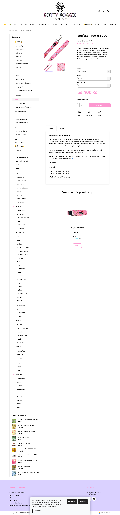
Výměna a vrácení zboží (17, 493)
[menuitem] (7, 25)
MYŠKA (19, 404)
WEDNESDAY (20, 214)
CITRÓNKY (19, 60)
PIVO (18, 237)
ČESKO (19, 367)
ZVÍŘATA (18, 321)
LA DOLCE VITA (20, 71)
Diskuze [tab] (62, 128)
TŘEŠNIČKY (19, 53)
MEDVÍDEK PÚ (21, 389)
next (92, 225)
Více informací (51, 506)
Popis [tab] (51, 128)
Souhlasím (82, 501)
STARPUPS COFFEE (23, 294)
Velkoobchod (14, 500)
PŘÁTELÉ (19, 221)
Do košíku (100, 105)
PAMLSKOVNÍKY (19, 143)
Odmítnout (71, 501)
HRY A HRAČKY (20, 305)
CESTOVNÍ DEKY (21, 135)
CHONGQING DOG (22, 336)
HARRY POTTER (21, 177)
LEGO (18, 309)
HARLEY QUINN (21, 199)
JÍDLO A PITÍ (20, 233)
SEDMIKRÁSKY (21, 351)
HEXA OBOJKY (20, 79)
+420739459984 (92, 495)
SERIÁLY (18, 206)
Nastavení (37, 511)
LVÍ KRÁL (19, 397)
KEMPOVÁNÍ (19, 46)
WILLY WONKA (21, 184)
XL (81, 236)
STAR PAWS (20, 202)
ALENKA (19, 400)
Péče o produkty (15, 495)
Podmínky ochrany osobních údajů (21, 506)
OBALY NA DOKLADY (22, 119)
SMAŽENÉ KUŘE (21, 269)
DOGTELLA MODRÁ (22, 251)
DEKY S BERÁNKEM (21, 131)
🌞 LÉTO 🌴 (18, 42)
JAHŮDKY (20, 244)
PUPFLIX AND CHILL (23, 181)
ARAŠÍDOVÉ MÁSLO (23, 255)
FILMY (18, 173)
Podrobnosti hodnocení (85, 43)
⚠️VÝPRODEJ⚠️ (20, 146)
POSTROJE (18, 96)
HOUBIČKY (20, 297)
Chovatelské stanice (16, 498)
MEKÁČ (19, 240)
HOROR (19, 192)
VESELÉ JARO (21, 343)
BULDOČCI (20, 332)
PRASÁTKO (20, 386)
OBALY (17, 115)
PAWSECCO (20, 276)
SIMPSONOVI (21, 225)
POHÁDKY (19, 375)
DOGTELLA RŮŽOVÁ (23, 248)
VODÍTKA (18, 99)
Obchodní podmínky (16, 503)
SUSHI (19, 265)
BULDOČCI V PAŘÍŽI (23, 328)
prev (62, 225)
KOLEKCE (17, 169)
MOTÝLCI (19, 325)
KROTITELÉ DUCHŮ (23, 188)
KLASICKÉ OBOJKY (22, 87)
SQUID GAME (21, 228)
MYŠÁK (19, 407)
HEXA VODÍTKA (20, 104)
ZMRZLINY (20, 258)
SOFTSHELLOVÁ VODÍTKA (24, 107)
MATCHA (18, 67)
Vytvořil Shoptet (105, 513)
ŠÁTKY (17, 139)
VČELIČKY (20, 339)
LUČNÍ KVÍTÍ (20, 355)
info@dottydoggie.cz (94, 493)
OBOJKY (17, 75)
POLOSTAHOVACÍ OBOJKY (25, 91)
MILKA (19, 262)
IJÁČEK (19, 382)
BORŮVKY (19, 57)
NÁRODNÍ (19, 359)
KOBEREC (20, 316)
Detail (76, 246)
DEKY (16, 127)
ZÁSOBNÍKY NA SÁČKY (21, 111)
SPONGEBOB (20, 50)
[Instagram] (94, 499)
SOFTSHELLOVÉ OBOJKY (23, 83)
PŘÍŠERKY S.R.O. (22, 393)
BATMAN (19, 195)
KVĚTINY (18, 347)
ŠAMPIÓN (20, 370)
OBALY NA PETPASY (22, 123)
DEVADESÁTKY (21, 313)
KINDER (19, 272)
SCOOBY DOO (21, 211)
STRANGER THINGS (23, 218)
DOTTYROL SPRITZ (22, 64)
